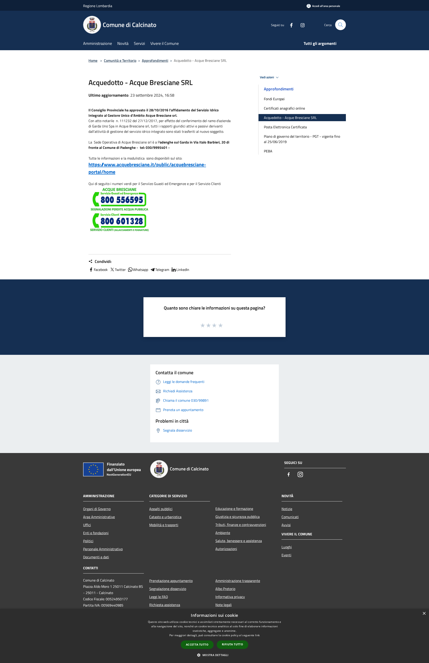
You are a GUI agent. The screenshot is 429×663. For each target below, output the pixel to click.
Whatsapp (140, 269)
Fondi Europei (274, 99)
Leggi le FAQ (158, 596)
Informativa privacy (230, 596)
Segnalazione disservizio (167, 588)
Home (92, 60)
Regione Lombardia (97, 5)
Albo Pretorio (225, 588)
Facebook (101, 269)
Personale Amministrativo (103, 549)
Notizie (287, 508)
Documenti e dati (96, 557)
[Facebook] (289, 25)
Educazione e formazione (234, 508)
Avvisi (286, 525)
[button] (214, 655)
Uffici (87, 525)
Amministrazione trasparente (237, 580)
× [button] (424, 613)
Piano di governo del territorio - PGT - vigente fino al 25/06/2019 (302, 139)
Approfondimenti (155, 60)
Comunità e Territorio (120, 60)
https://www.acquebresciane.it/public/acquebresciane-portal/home (147, 168)
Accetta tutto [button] (197, 644)
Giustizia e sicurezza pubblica (237, 516)
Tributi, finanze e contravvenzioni (240, 524)
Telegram (162, 269)
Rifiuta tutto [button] (232, 644)
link (257, 635)
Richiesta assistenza (164, 604)
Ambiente (222, 532)
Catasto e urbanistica (165, 517)
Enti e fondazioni (96, 533)
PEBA (268, 151)
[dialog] (214, 636)
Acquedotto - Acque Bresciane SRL (290, 117)
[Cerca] (340, 24)
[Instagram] (300, 25)
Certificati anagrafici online (284, 108)
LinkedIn (182, 269)
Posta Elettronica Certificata (285, 127)
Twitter (120, 269)
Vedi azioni (267, 77)
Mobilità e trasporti (163, 525)
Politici (88, 541)
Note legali (223, 604)
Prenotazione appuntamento (171, 580)
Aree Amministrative (99, 517)
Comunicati (290, 517)
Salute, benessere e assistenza (238, 540)
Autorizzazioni (226, 548)
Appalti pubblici (160, 508)
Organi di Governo (97, 508)
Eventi (286, 555)
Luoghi (287, 547)
